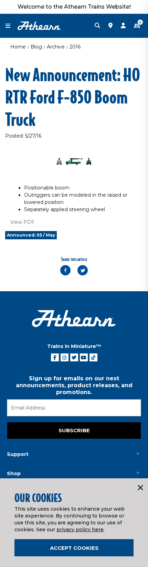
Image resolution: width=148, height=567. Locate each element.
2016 (75, 47)
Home (18, 47)
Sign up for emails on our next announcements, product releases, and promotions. (74, 385)
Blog (36, 47)
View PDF (22, 222)
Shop (14, 473)
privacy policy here (80, 529)
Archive (56, 47)
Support (18, 454)
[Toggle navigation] (11, 26)
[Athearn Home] (39, 25)
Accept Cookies (74, 548)
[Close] (140, 488)
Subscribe (74, 430)
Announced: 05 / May (31, 235)
